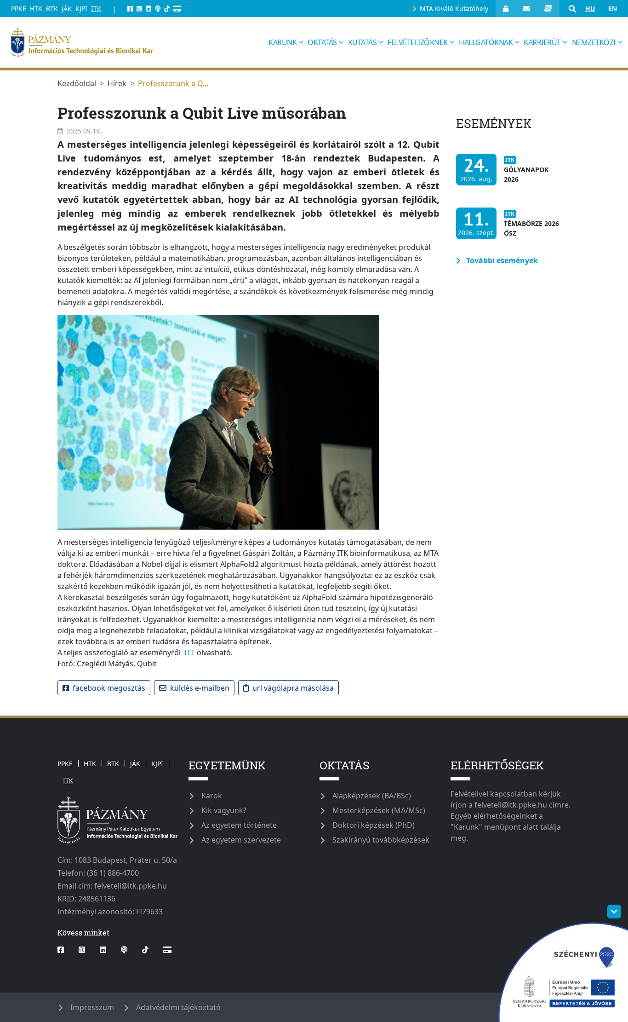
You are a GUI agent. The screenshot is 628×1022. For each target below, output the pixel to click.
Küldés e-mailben (199, 688)
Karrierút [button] (542, 42)
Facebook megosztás (109, 688)
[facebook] (130, 8)
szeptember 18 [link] (254, 158)
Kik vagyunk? (223, 810)
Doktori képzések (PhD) (373, 825)
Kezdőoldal (76, 83)
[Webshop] (177, 8)
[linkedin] (148, 8)
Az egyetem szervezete (241, 840)
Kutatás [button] (362, 42)
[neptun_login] (548, 8)
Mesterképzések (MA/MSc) (378, 810)
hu (590, 8)
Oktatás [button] (322, 42)
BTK (52, 8)
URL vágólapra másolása (293, 688)
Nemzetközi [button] (594, 42)
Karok (211, 796)
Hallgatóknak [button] (486, 42)
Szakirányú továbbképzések (380, 840)
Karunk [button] (282, 42)
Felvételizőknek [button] (418, 42)
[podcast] (157, 8)
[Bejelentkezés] (506, 8)
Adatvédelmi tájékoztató (178, 1007)
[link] (254, 158)
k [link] (235, 144)
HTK (36, 8)
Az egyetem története (239, 825)
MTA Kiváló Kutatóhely (454, 8)
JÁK (67, 8)
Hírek (117, 83)
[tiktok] (167, 8)
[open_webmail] (526, 8)
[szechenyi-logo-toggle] (614, 911)
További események (501, 260)
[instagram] (139, 8)
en (612, 8)
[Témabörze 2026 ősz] (510, 228)
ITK (96, 8)
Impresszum (92, 1007)
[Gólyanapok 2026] (510, 174)
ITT (190, 652)
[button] (572, 8)
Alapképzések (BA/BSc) (371, 796)
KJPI (81, 8)
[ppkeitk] (137, 42)
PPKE (18, 8)
